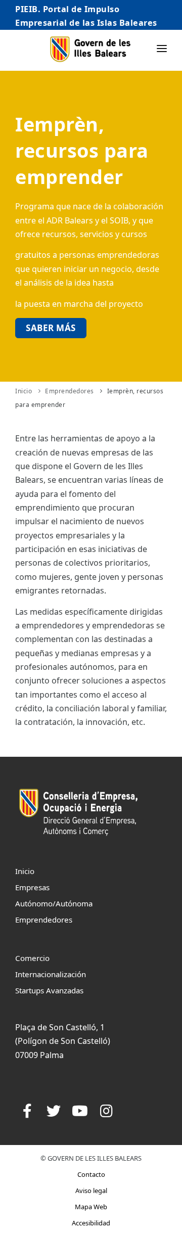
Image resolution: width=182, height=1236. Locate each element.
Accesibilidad (91, 1222)
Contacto (91, 1174)
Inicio (23, 391)
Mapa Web (91, 1206)
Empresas (32, 887)
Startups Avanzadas (49, 990)
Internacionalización (50, 974)
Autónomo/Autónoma (54, 903)
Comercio (32, 958)
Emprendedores (69, 391)
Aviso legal (91, 1190)
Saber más (51, 328)
